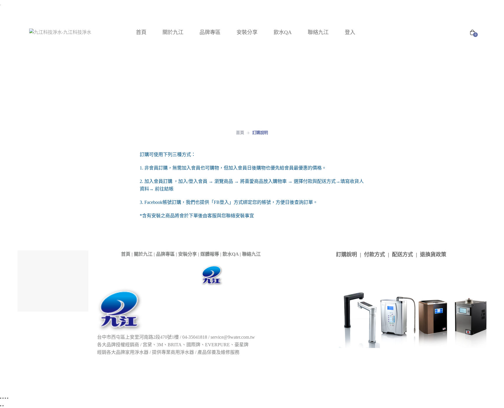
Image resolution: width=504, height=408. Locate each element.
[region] (252, 81)
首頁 (125, 254)
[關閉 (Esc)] (7, 398)
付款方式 (374, 254)
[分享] (5, 398)
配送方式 (402, 254)
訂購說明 (346, 254)
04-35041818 (194, 337)
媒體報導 (209, 254)
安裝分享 (187, 254)
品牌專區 (165, 254)
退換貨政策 (433, 254)
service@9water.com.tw (233, 337)
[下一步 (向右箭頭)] (3, 405)
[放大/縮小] (0, 398)
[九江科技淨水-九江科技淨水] (60, 32)
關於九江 (143, 254)
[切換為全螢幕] (3, 398)
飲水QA (231, 254)
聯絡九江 (251, 254)
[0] (472, 32)
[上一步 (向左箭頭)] (0, 405)
